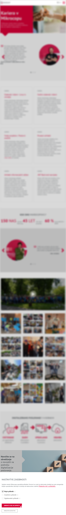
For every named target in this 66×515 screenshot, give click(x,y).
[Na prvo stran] (6, 2)
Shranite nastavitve (9, 510)
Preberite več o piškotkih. (47, 486)
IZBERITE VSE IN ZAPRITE (12, 505)
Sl (59, 3)
